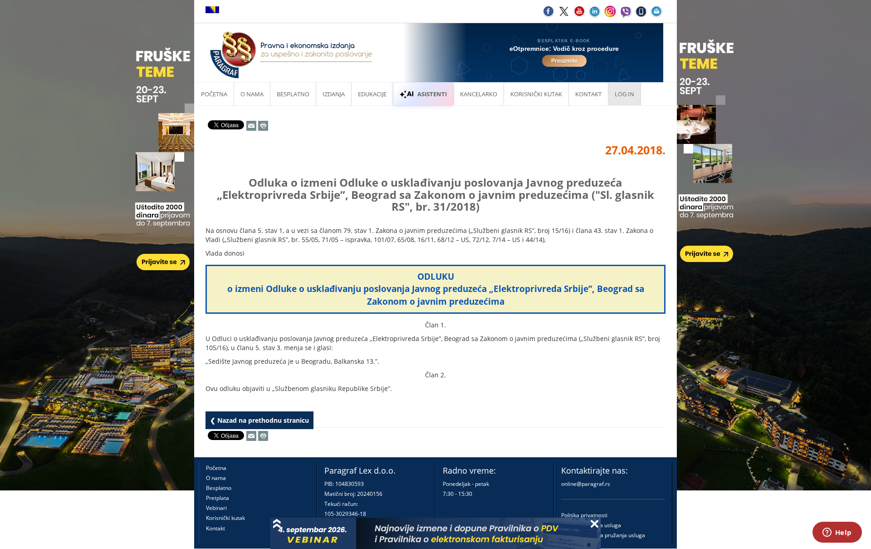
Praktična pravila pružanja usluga (603, 535)
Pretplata (217, 498)
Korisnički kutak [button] (536, 94)
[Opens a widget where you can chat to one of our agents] (837, 533)
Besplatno (293, 94)
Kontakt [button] (588, 94)
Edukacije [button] (372, 94)
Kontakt (215, 528)
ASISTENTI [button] (432, 94)
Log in (624, 94)
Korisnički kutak (225, 518)
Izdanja (334, 94)
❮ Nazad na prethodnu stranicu (259, 420)
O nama (252, 94)
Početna (214, 94)
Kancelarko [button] (478, 94)
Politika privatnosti (584, 515)
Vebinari (216, 508)
